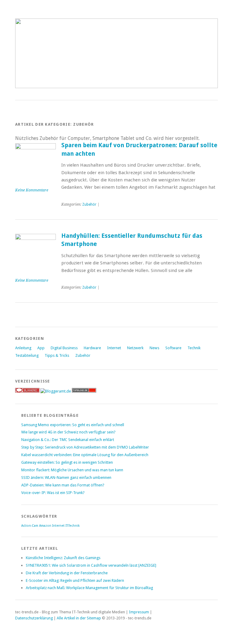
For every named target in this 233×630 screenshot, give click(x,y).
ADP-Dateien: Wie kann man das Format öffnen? (62, 485)
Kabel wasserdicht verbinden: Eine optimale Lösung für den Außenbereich (84, 455)
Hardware (92, 348)
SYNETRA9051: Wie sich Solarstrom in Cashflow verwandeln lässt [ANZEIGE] (91, 565)
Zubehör (89, 204)
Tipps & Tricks (57, 355)
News (154, 348)
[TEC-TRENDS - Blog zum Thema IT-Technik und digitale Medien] (116, 86)
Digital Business (64, 348)
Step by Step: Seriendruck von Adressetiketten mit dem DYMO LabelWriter (85, 447)
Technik (194, 348)
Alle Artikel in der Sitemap (79, 618)
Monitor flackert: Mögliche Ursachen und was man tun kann (72, 470)
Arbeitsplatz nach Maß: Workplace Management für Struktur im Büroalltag (89, 587)
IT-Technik (72, 526)
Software (173, 348)
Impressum (139, 612)
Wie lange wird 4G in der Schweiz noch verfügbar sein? (68, 432)
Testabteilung (27, 355)
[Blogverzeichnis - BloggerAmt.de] (55, 391)
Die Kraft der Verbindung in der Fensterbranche (67, 573)
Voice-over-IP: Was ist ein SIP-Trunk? (53, 492)
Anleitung (23, 348)
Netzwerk (135, 348)
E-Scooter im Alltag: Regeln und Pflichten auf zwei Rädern (75, 580)
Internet (114, 348)
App (41, 348)
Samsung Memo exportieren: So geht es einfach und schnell (72, 425)
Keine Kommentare (31, 190)
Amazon (45, 526)
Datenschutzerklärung (34, 618)
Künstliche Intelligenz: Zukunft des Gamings (63, 557)
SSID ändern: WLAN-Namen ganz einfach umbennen (66, 477)
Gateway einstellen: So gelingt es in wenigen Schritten (67, 462)
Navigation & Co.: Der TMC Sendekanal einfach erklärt (67, 439)
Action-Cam (29, 526)
